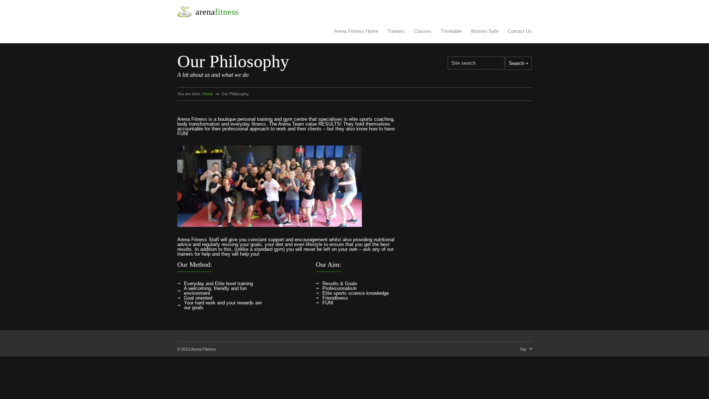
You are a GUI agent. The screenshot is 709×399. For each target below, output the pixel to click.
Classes (422, 31)
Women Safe (485, 31)
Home (207, 94)
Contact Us (520, 31)
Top (523, 349)
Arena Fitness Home (356, 31)
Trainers (396, 31)
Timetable (451, 31)
